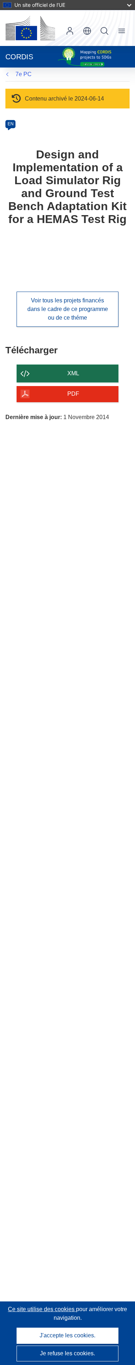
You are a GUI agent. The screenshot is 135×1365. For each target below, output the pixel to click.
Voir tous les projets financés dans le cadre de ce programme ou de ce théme (67, 309)
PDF (73, 394)
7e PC (23, 74)
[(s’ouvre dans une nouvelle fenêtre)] (30, 28)
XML (73, 373)
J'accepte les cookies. (67, 1335)
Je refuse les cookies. (67, 1353)
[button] (87, 31)
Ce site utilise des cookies (42, 1309)
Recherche (104, 31)
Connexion (70, 31)
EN (11, 123)
